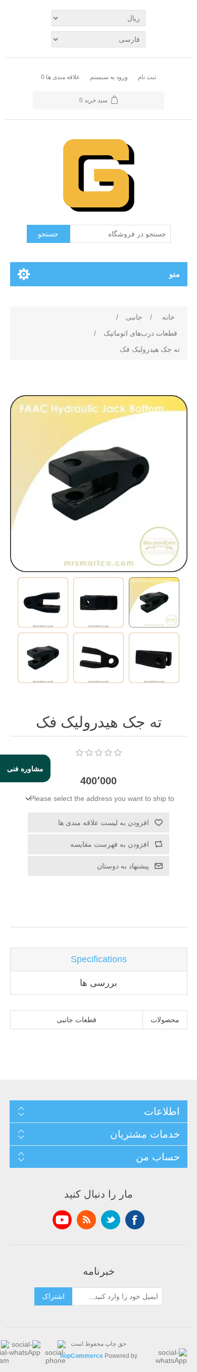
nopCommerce (81, 1355)
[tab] (98, 959)
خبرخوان (86, 1219)
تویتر (110, 1219)
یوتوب (62, 1219)
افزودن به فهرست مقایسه (109, 844)
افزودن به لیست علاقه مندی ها (103, 823)
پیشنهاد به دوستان (123, 866)
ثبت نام (147, 77)
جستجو (48, 234)
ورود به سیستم (109, 77)
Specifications (99, 959)
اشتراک (53, 1296)
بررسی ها (98, 983)
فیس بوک (134, 1219)
